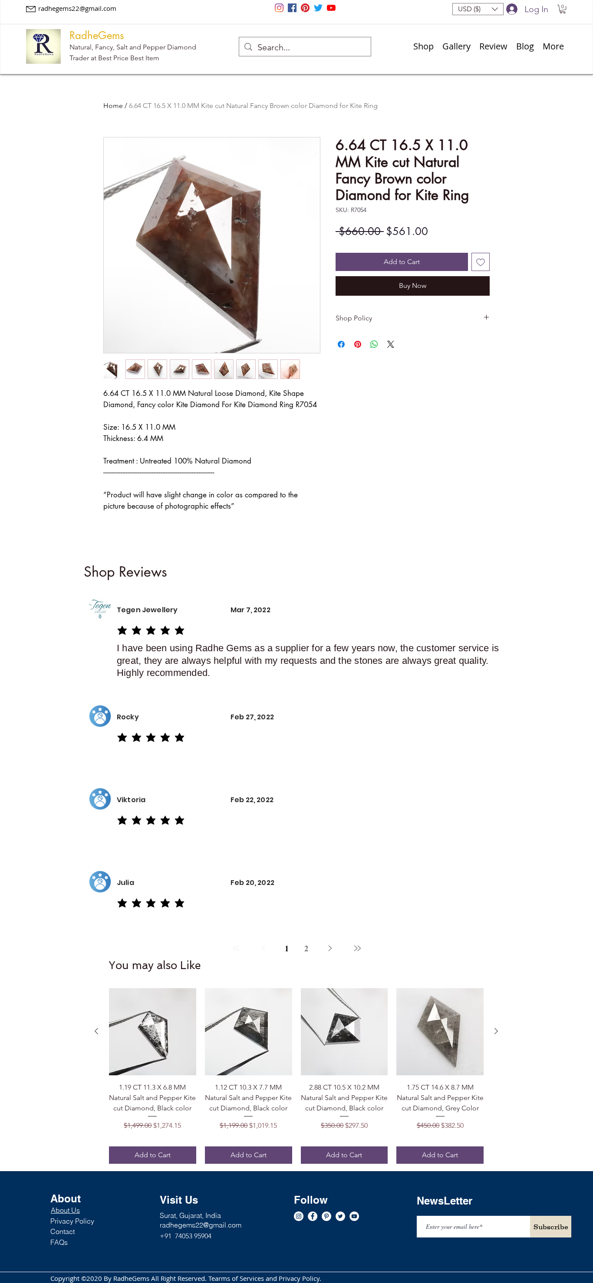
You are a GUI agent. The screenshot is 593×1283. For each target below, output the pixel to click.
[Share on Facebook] (341, 344)
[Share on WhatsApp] (374, 344)
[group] (296, 1076)
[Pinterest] (305, 7)
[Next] (329, 948)
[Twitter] (318, 7)
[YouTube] (331, 7)
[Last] (357, 948)
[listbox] (478, 9)
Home (113, 105)
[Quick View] (152, 1031)
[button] (478, 9)
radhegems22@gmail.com (77, 8)
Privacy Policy (72, 1221)
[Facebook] (292, 7)
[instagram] (279, 7)
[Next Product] (496, 1031)
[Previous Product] (96, 1031)
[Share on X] (390, 344)
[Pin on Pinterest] (358, 344)
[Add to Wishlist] (480, 262)
